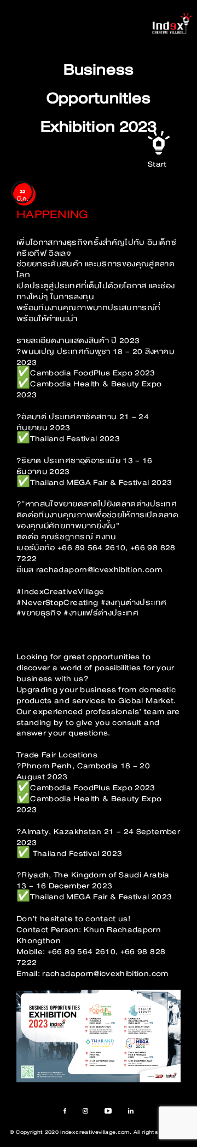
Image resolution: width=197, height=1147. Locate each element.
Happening (52, 214)
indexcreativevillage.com (94, 1132)
